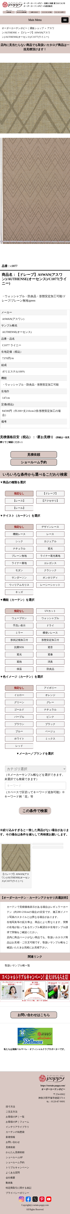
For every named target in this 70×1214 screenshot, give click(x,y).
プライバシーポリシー (17, 1193)
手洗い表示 (19, 625)
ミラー (19, 632)
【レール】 (19, 508)
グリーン (19, 702)
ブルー (19, 731)
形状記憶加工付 (19, 640)
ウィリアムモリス (19, 585)
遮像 (50, 654)
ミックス (50, 738)
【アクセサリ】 (50, 500)
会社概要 (10, 1177)
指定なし (19, 493)
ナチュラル (19, 548)
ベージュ (50, 731)
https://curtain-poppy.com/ (53, 1085)
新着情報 (10, 1137)
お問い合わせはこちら (34, 1015)
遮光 (50, 548)
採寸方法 (10, 1106)
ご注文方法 (11, 1111)
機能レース (19, 534)
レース (50, 534)
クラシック (50, 570)
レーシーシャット (50, 585)
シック (19, 541)
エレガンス (50, 563)
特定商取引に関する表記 (18, 1187)
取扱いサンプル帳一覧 (17, 965)
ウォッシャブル (50, 618)
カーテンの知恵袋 (15, 1132)
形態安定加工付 (50, 640)
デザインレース (50, 526)
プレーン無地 (19, 556)
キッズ (19, 592)
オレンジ (50, 695)
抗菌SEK (19, 647)
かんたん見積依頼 (15, 1152)
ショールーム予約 (34, 462)
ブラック (50, 724)
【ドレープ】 (50, 493)
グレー (50, 702)
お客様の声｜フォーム (17, 1121)
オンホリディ (50, 577)
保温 (19, 669)
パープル (19, 717)
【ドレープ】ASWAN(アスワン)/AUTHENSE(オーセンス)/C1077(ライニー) (16, 877)
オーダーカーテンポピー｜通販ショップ (23, 28)
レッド (19, 746)
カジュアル (50, 541)
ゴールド (19, 709)
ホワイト (19, 738)
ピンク (50, 717)
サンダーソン (19, 577)
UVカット (50, 611)
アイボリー (50, 688)
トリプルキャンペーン (17, 1167)
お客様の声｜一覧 (15, 1116)
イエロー (19, 695)
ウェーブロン (19, 618)
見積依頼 (33, 454)
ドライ (50, 625)
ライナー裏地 (19, 563)
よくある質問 (13, 1172)
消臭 (50, 661)
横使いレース (50, 632)
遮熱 (19, 661)
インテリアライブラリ (17, 1127)
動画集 (9, 1182)
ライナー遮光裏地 (50, 556)
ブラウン (19, 724)
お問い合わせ (13, 1142)
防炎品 (50, 669)
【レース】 (19, 500)
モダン (19, 570)
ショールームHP (14, 1157)
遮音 (50, 647)
